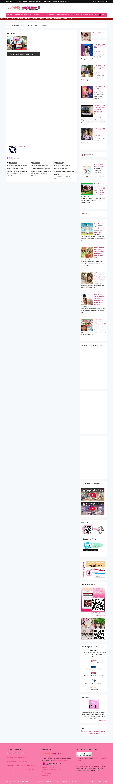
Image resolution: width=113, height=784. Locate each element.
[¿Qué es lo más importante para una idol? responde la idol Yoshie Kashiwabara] (87, 324)
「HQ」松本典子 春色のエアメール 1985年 (99, 131)
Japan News (9, 1)
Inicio (43, 14)
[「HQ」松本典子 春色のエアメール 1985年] (87, 134)
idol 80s (70, 18)
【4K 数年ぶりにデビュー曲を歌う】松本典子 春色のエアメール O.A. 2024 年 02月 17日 (100, 110)
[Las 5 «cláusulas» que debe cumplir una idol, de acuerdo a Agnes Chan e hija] (87, 278)
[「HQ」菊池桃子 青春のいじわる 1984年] (87, 71)
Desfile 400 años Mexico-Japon (23, 14)
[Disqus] (41, 77)
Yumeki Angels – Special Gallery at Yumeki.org (84, 14)
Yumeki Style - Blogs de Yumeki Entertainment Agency (21, 765)
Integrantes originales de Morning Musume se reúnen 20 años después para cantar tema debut (17, 168)
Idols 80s (62, 1)
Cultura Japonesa (47, 1)
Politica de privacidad (63, 14)
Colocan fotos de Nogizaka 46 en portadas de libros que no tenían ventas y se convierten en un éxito (41, 168)
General (19, 1)
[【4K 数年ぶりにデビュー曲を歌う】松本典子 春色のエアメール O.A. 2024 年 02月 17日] (87, 110)
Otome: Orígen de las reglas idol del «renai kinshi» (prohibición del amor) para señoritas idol (99, 228)
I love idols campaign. (93, 710)
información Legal (46, 773)
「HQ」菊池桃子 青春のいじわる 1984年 (99, 68)
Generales (34, 18)
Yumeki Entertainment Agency (59, 760)
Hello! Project (32, 1)
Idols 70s (67, 1)
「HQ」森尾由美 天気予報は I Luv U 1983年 (100, 47)
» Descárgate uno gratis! (101, 615)
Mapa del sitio (51, 14)
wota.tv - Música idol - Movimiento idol (17, 761)
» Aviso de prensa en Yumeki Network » (98, 612)
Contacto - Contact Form (48, 767)
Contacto (9, 14)
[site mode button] (99, 15)
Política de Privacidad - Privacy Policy (51, 769)
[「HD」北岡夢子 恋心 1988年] (87, 92)
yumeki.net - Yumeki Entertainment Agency (18, 757)
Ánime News (56, 1)
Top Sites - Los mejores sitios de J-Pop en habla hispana (21, 769)
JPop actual (39, 1)
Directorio (36, 14)
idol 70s (65, 18)
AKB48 (14, 1)
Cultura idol (25, 1)
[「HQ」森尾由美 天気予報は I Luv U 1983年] (87, 50)
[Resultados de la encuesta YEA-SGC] (87, 169)
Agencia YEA (22, 147)
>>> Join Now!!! (102, 720)
